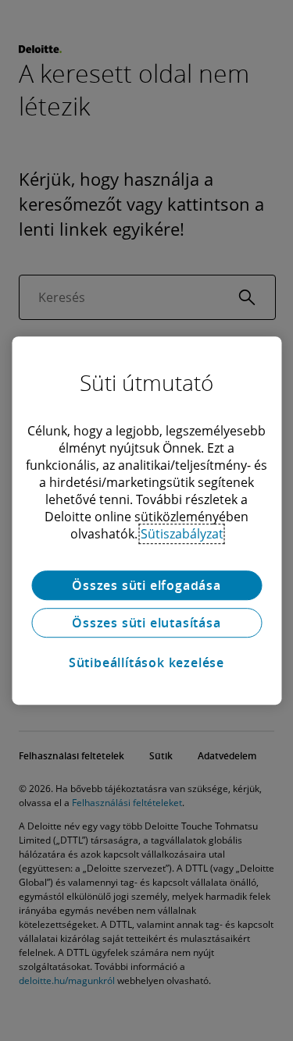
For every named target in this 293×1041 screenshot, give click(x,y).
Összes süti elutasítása (146, 622)
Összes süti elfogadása (146, 585)
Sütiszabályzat (182, 533)
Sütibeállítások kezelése (146, 662)
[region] (146, 520)
